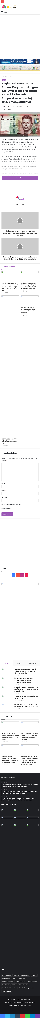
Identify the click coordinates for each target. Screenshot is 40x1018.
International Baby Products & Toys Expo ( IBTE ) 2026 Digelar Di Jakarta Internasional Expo (26, 689)
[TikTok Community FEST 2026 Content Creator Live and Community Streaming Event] (7, 680)
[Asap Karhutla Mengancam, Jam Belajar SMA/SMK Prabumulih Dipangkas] (33, 820)
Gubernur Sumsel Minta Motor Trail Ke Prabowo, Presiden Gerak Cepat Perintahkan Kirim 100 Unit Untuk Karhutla (29, 760)
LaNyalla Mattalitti (20, 981)
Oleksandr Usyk (23, 984)
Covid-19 (34, 975)
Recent (19, 663)
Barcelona (16, 975)
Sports (10, 76)
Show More (19, 178)
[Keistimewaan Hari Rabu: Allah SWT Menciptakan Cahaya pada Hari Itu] (7, 707)
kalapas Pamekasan (7, 981)
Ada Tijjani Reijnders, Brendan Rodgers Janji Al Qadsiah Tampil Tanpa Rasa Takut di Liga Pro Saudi (9, 286)
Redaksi (10, 1005)
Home (5, 76)
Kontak (30, 1005)
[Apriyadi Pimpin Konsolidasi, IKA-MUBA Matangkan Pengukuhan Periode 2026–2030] (10, 749)
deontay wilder (6, 978)
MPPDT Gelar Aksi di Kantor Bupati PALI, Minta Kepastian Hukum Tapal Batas (10, 736)
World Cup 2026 (6, 991)
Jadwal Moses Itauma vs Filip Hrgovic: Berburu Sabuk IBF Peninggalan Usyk (9, 440)
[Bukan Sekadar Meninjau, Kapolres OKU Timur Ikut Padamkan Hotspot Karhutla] (30, 726)
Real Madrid (22, 988)
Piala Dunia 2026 (6, 988)
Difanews (6, 106)
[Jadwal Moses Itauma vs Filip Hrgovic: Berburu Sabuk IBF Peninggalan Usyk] (10, 365)
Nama (3, 483)
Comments (32, 663)
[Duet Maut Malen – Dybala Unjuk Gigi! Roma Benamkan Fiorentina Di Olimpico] (30, 300)
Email (3, 490)
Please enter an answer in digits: (11, 504)
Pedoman (23, 1005)
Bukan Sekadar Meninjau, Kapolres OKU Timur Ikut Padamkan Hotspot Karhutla (29, 736)
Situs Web (4, 497)
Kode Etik (17, 1005)
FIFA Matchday (21, 978)
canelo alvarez (25, 975)
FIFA (14, 978)
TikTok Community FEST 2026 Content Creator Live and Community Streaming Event (23, 680)
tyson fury (30, 988)
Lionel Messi (5, 984)
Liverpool (14, 984)
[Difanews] (8, 7)
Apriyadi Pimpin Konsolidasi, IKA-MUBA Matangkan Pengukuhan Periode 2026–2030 (9, 759)
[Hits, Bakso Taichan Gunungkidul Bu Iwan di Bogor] (7, 698)
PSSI (15, 988)
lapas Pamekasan (32, 981)
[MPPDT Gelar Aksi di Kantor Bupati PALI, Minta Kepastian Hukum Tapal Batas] (10, 726)
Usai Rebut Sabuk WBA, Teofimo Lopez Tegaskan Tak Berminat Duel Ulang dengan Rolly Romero (29, 285)
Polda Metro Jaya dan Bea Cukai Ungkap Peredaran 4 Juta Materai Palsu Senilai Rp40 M (25, 671)
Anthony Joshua (6, 975)
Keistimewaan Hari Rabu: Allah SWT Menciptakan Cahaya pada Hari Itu (26, 705)
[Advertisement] (20, 36)
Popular (6, 663)
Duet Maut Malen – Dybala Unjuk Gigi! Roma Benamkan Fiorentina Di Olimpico (29, 310)
